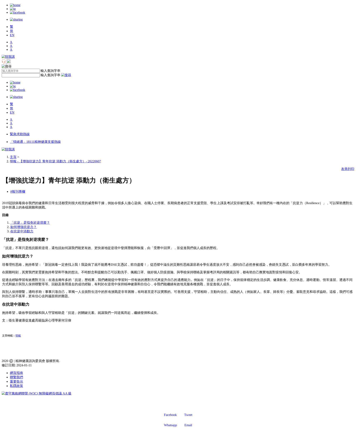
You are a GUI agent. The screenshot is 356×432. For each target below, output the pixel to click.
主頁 (13, 157)
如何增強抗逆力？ (23, 227)
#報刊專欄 (17, 191)
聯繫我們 (16, 377)
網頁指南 (16, 373)
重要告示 (16, 381)
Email (188, 425)
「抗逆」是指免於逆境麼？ (30, 222)
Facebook (170, 415)
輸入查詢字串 (50, 70)
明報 (18, 335)
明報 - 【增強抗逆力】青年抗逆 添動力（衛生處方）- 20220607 (55, 161)
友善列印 (347, 169)
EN (12, 35)
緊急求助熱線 (20, 134)
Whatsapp (170, 425)
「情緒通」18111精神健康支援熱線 (35, 141)
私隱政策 (16, 386)
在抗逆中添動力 (21, 231)
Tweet (188, 415)
